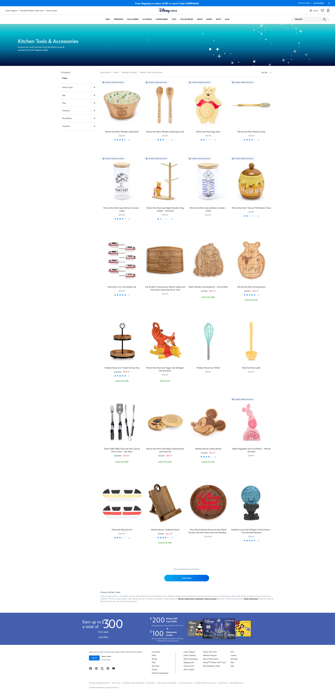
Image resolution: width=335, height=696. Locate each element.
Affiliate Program (210, 655)
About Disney (222, 683)
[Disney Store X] (102, 668)
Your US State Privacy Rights (167, 683)
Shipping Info (189, 662)
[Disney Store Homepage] (167, 10)
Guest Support (11, 11)
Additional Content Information (133, 683)
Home (199, 19)
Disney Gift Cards (210, 652)
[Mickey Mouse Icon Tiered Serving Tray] (122, 341)
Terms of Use (115, 683)
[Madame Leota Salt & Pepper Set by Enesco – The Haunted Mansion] (251, 503)
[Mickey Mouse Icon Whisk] (208, 341)
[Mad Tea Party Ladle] (251, 341)
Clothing (147, 19)
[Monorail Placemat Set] (122, 503)
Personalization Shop (211, 666)
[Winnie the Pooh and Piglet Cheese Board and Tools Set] (165, 422)
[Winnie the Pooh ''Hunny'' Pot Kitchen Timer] (251, 181)
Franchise (66, 111)
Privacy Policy (106, 660)
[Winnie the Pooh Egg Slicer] (208, 105)
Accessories (162, 19)
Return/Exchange (190, 659)
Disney (154, 659)
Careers (234, 655)
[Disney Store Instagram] (96, 668)
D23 (232, 652)
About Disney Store (211, 659)
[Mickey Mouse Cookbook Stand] (165, 503)
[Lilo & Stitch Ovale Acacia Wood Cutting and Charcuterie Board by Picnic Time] (165, 260)
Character (66, 126)
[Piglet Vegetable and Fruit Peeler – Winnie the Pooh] (251, 422)
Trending (118, 19)
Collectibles (186, 19)
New (108, 19)
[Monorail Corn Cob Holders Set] (122, 260)
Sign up (94, 658)
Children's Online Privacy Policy (205, 683)
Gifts (218, 19)
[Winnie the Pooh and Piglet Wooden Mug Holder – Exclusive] (165, 181)
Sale (227, 19)
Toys (174, 19)
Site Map (234, 659)
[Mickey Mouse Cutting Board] (208, 422)
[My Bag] (328, 10)
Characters (156, 652)
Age (63, 95)
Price (64, 103)
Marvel (154, 669)
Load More (186, 578)
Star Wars (155, 666)
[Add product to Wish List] (140, 82)
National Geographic (160, 673)
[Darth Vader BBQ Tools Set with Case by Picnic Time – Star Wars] (122, 422)
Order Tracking (190, 655)
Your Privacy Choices (185, 683)
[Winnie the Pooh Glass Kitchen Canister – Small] (208, 181)
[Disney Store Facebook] (90, 668)
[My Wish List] (322, 10)
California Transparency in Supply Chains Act (104, 688)
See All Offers (319, 3)
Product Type (67, 87)
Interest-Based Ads (236, 683)
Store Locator (51, 11)
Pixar (154, 662)
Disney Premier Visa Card (214, 662)
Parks (209, 19)
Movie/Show (67, 118)
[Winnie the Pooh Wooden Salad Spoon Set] (165, 105)
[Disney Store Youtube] (113, 668)
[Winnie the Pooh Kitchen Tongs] (251, 105)
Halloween (133, 19)
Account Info (189, 666)
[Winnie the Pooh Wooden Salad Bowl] (122, 105)
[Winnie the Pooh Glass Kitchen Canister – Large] (122, 181)
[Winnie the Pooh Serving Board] (251, 260)
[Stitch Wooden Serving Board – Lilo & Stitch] (208, 260)
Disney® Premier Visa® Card (31, 11)
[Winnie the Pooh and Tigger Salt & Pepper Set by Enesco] (165, 341)
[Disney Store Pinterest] (107, 668)
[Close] (328, 4)
